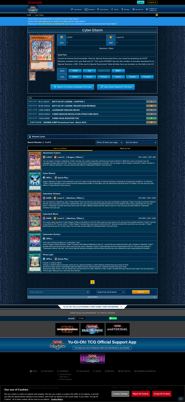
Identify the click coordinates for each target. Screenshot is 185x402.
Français (104, 77)
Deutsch (89, 77)
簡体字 (118, 71)
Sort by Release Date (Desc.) (65, 375)
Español (133, 77)
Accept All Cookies (162, 394)
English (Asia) (104, 71)
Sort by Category (65, 379)
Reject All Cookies (141, 394)
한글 (89, 71)
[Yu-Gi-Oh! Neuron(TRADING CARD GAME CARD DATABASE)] (33, 9)
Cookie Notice (57, 399)
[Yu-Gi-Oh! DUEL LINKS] (92, 329)
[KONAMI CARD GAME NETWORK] (92, 358)
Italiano (118, 77)
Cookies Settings (120, 394)
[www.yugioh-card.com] (67, 329)
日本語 (75, 71)
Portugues (147, 77)
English (75, 77)
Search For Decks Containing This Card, (53, 24)
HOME (29, 15)
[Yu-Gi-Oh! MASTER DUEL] (118, 329)
